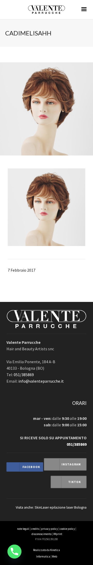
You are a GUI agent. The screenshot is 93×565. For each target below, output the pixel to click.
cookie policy (67, 529)
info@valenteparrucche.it (41, 381)
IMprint (57, 534)
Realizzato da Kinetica (46, 550)
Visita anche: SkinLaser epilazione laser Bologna (51, 507)
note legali (23, 529)
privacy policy (49, 529)
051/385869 (24, 374)
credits (35, 529)
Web (54, 556)
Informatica (43, 556)
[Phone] (14, 552)
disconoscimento (41, 534)
